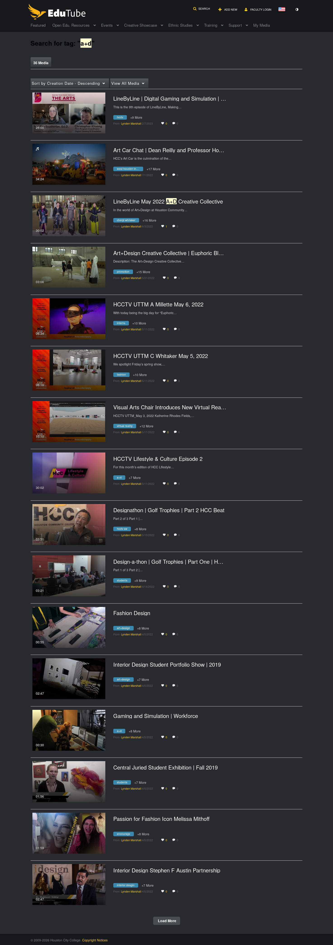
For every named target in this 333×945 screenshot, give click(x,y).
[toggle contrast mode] (296, 9)
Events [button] (107, 25)
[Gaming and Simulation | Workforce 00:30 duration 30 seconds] (68, 729)
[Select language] (282, 9)
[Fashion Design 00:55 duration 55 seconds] (68, 627)
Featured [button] (38, 25)
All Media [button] (125, 83)
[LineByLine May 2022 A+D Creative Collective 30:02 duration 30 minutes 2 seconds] (68, 215)
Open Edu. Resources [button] (71, 25)
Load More (166, 920)
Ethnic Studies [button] (180, 25)
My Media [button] (261, 25)
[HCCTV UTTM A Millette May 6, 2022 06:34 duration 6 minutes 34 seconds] (68, 318)
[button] (201, 9)
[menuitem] (41, 25)
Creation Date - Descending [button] (66, 83)
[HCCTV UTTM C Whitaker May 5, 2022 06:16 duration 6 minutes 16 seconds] (68, 369)
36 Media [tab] (40, 62)
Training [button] (210, 25)
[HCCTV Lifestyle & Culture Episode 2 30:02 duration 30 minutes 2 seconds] (68, 472)
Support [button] (235, 25)
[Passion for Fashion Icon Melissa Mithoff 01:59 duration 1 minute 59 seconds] (68, 832)
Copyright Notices (95, 940)
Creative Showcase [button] (140, 25)
